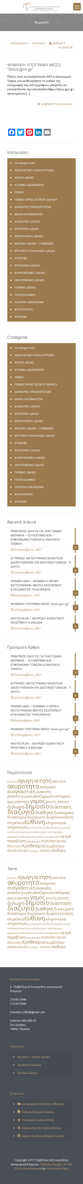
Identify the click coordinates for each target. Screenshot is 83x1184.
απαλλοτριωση (19, 796)
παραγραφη (33, 841)
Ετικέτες (37, 43)
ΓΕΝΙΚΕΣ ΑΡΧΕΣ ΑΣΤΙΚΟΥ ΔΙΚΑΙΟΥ (36, 200)
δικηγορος (36, 817)
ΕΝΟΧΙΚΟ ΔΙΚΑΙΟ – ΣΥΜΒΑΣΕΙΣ (34, 243)
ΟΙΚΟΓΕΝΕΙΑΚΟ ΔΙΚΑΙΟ (29, 280)
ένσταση (12, 781)
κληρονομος (17, 827)
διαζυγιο (21, 811)
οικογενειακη (51, 836)
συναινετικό (17, 850)
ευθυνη (34, 822)
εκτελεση (65, 817)
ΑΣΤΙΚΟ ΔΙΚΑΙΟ (24, 178)
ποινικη (14, 846)
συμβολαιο (55, 846)
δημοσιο (37, 806)
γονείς (51, 801)
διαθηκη (44, 812)
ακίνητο (59, 781)
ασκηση (23, 801)
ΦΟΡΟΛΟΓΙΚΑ (24, 309)
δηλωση (16, 807)
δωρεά (51, 817)
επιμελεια (15, 822)
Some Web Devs (57, 1168)
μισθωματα (35, 827)
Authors (57, 43)
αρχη (11, 801)
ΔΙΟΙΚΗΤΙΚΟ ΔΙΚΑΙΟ (27, 221)
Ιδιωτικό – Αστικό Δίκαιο (33, 1057)
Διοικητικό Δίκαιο (29, 1065)
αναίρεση (47, 787)
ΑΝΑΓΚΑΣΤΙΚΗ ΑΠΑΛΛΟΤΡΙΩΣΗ (34, 170)
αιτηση (43, 780)
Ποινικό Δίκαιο (27, 1073)
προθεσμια (33, 845)
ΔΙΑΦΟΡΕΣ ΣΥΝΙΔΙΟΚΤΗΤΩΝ (33, 207)
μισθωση (48, 827)
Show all (66, 47)
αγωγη (25, 780)
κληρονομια (56, 822)
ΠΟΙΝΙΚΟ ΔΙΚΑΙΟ (25, 287)
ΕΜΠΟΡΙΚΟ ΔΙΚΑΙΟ (27, 229)
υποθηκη (58, 850)
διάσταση (60, 807)
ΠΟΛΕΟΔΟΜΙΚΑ (25, 295)
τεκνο (45, 850)
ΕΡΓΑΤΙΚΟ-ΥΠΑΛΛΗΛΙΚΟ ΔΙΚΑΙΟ (35, 251)
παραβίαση (16, 840)
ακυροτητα (23, 786)
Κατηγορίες (18, 43)
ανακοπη (43, 791)
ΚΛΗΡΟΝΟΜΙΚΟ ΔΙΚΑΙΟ (30, 273)
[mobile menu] (77, 6)
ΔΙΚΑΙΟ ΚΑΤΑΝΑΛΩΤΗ (28, 214)
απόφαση (62, 796)
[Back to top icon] (74, 1175)
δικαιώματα (64, 812)
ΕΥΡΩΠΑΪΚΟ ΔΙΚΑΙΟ (27, 265)
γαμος (37, 800)
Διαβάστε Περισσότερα (56, 104)
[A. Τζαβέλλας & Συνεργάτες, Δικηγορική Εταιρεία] (41, 6)
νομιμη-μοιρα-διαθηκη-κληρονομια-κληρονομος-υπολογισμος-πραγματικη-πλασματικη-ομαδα (39, 832)
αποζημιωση (43, 796)
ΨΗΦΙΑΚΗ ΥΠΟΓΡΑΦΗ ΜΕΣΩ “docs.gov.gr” (34, 67)
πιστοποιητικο (53, 840)
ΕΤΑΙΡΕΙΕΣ (21, 258)
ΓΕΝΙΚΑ (19, 192)
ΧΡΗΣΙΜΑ (21, 317)
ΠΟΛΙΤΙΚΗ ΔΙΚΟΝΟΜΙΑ (29, 302)
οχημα (65, 836)
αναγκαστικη (21, 791)
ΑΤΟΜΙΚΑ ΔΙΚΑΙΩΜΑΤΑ (29, 185)
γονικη (63, 801)
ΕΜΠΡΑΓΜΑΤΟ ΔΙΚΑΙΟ (29, 236)
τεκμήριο (34, 850)
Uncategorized (24, 163)
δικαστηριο (17, 817)
